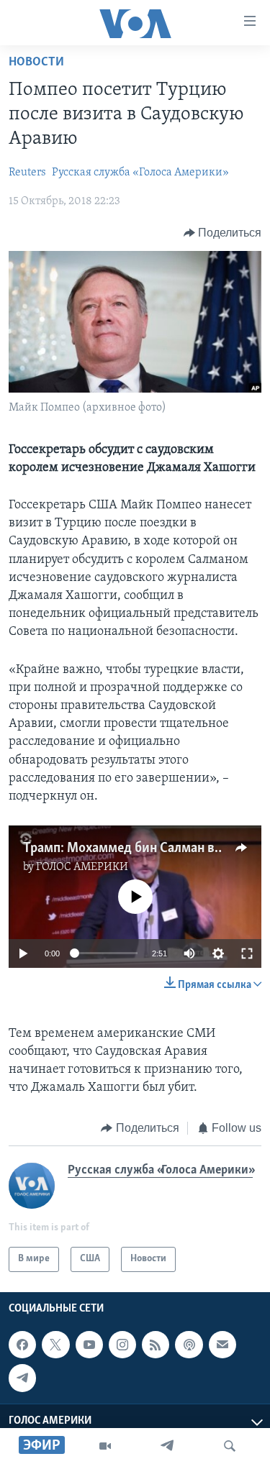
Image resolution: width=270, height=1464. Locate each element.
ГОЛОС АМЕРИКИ (82, 867)
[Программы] (105, 1446)
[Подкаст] (188, 1344)
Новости (36, 62)
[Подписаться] (222, 1344)
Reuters (27, 172)
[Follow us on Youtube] (89, 1344)
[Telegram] (167, 1446)
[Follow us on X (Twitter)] (55, 1344)
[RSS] (155, 1344)
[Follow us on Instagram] (122, 1344)
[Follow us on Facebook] (22, 1344)
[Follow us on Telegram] (22, 1377)
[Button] (223, 233)
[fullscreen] (247, 953)
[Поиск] (229, 1446)
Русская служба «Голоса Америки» (140, 172)
